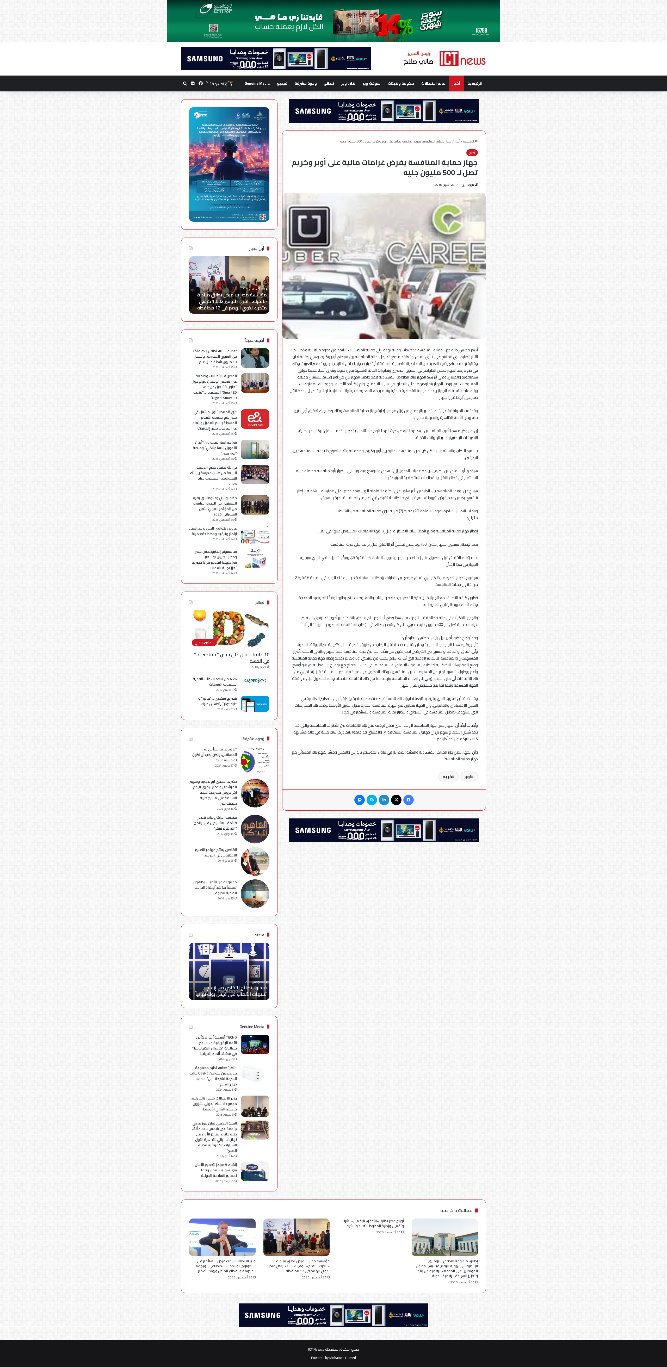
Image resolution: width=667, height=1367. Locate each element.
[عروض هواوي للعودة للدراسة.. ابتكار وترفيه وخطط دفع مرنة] (255, 535)
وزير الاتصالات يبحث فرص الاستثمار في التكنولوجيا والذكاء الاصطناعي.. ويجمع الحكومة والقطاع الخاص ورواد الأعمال (230, 298)
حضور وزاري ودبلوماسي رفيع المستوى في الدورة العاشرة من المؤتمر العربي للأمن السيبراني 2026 (215, 506)
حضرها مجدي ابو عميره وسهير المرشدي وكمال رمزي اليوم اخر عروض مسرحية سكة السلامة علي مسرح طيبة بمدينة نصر (213, 792)
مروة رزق (468, 185)
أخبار (456, 83)
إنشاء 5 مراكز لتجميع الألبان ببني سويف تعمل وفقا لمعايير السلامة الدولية (216, 1170)
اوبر (467, 776)
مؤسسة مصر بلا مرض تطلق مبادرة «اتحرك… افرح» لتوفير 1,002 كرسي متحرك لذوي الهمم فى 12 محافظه (298, 1266)
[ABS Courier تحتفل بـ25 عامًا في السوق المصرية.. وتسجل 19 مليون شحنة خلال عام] (255, 358)
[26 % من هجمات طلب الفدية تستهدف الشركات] (255, 681)
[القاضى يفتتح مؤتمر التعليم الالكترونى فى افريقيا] (255, 861)
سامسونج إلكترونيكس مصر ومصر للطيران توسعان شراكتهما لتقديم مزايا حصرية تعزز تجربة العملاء (214, 559)
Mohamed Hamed (342, 1357)
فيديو (282, 83)
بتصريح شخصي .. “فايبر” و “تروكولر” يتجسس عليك (217, 701)
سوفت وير (371, 83)
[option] (229, 285)
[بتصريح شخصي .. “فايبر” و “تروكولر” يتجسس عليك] (255, 704)
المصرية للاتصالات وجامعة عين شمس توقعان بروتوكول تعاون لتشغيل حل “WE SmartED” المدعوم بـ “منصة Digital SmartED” (214, 386)
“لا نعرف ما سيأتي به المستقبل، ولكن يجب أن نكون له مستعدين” (214, 754)
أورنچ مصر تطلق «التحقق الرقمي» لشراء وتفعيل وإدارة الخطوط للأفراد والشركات (373, 1223)
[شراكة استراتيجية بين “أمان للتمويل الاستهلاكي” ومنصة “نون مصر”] (255, 449)
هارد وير (348, 83)
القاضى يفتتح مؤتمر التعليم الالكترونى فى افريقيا (216, 852)
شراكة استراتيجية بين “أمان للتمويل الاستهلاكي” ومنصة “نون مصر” (215, 448)
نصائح (329, 83)
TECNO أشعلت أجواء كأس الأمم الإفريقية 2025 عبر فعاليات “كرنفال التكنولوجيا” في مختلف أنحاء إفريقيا (214, 1045)
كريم (447, 776)
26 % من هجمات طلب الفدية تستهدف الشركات (215, 681)
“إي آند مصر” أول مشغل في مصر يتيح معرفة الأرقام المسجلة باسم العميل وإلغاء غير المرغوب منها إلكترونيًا (214, 420)
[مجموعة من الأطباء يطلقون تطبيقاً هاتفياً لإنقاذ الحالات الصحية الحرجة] (255, 893)
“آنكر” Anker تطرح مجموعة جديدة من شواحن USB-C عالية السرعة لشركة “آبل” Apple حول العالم (213, 1076)
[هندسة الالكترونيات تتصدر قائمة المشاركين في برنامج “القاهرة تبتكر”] (255, 829)
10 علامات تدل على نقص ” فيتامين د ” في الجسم (231, 657)
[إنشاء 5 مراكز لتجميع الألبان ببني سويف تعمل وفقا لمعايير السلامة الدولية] (255, 1171)
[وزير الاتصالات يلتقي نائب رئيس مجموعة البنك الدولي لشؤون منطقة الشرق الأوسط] (255, 1106)
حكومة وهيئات (401, 83)
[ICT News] (444, 58)
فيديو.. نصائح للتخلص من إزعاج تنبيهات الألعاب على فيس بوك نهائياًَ (231, 990)
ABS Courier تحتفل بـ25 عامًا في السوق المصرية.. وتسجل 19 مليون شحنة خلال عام (215, 356)
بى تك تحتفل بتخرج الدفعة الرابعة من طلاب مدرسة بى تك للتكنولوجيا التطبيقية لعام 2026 (213, 475)
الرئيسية (474, 83)
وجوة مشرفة (306, 83)
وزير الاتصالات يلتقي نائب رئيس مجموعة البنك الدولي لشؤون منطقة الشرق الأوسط (213, 1104)
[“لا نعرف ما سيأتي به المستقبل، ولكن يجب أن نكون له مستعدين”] (255, 761)
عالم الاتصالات (433, 83)
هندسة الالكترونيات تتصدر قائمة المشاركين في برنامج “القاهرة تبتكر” (215, 823)
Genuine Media (257, 83)
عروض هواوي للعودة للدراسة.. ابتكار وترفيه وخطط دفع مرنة (213, 531)
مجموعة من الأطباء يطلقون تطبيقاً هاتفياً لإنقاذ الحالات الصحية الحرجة (215, 887)
